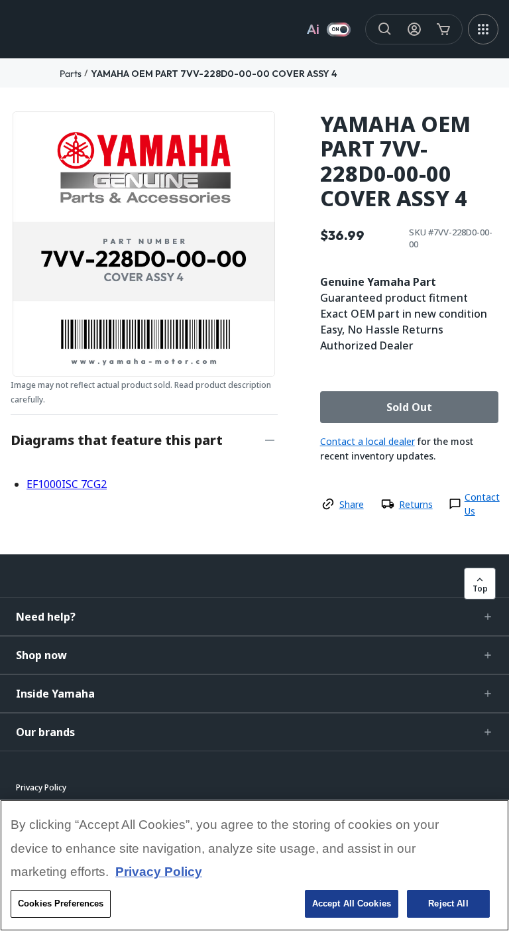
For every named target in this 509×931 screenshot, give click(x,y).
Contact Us (482, 504)
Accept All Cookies (351, 903)
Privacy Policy (158, 872)
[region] (254, 865)
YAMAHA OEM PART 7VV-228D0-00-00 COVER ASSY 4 (214, 74)
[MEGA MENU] (483, 29)
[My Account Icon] (414, 29)
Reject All (448, 903)
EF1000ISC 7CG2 (67, 484)
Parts (71, 74)
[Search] (385, 29)
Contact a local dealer (367, 441)
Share (351, 504)
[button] (254, 616)
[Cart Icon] (443, 29)
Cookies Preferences (60, 903)
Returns (416, 504)
